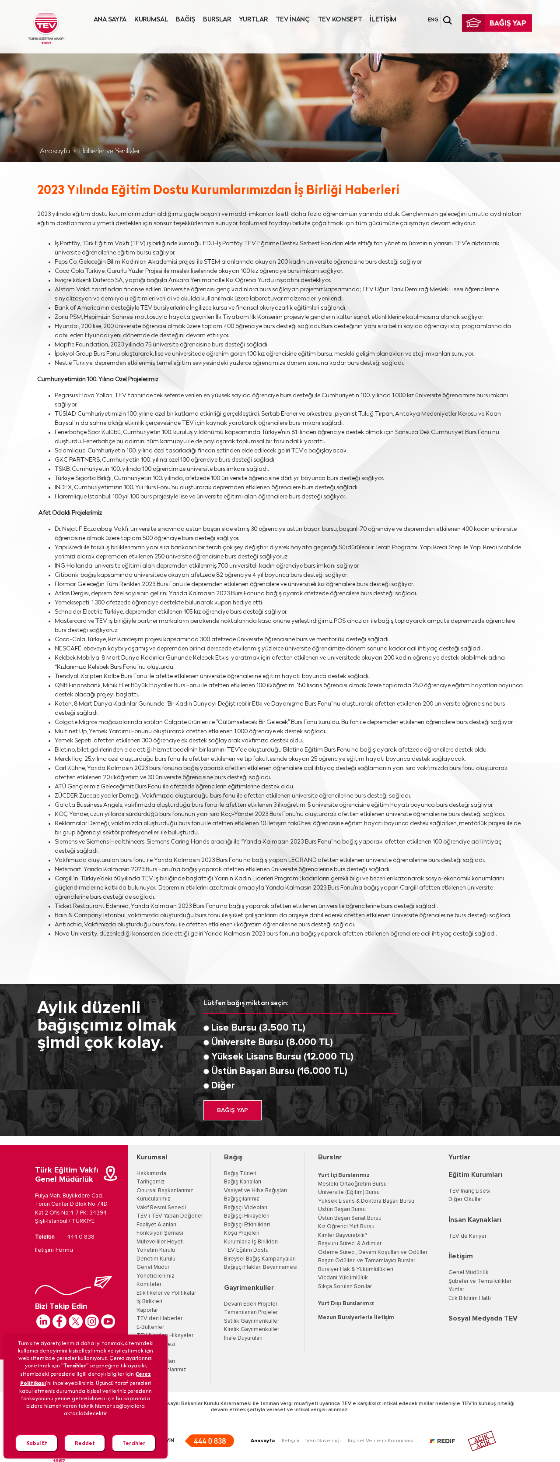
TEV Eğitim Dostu (246, 1250)
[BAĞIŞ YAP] (497, 23)
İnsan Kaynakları (474, 1219)
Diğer (223, 1086)
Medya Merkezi (155, 1344)
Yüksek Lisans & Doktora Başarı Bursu (366, 1201)
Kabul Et (36, 1443)
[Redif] (448, 1441)
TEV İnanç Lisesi (469, 1191)
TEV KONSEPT (340, 20)
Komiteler (148, 1284)
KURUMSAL (151, 20)
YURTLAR (253, 20)
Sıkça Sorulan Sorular (345, 1286)
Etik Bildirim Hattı (469, 1298)
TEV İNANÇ (293, 20)
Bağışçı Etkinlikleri (247, 1225)
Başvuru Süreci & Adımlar (350, 1244)
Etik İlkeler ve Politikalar (166, 1293)
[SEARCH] (447, 20)
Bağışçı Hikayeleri (247, 1216)
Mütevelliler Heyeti (160, 1242)
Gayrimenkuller (249, 1287)
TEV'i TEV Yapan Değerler (169, 1216)
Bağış (233, 1157)
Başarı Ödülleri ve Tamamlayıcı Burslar (366, 1261)
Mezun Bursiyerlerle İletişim (356, 1318)
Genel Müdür (152, 1267)
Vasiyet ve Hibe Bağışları (255, 1191)
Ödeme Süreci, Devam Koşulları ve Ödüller (372, 1252)
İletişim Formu (54, 1250)
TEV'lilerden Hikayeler (164, 1335)
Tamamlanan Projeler (251, 1312)
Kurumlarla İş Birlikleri (251, 1242)
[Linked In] (43, 1321)
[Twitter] (76, 1321)
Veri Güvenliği (323, 1441)
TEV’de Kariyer (467, 1236)
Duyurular (148, 1353)
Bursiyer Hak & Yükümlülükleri (355, 1269)
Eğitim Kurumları (475, 1174)
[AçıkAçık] (482, 1441)
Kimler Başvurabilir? (342, 1235)
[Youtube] (108, 1321)
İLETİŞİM (383, 20)
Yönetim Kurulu (155, 1250)
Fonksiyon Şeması (159, 1233)
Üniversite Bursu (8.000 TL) (272, 1042)
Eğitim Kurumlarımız (161, 1370)
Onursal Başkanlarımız (164, 1191)
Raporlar (147, 1310)
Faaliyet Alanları (156, 1225)
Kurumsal (151, 1157)
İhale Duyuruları (155, 1361)
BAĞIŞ (185, 20)
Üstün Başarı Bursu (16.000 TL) (279, 1071)
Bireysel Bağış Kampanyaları (260, 1259)
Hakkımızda (151, 1173)
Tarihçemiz (150, 1182)
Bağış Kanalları (242, 1182)
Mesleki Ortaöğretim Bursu (352, 1184)
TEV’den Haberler (159, 1318)
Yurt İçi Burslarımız (344, 1175)
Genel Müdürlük (468, 1272)
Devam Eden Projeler (250, 1304)
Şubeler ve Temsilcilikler (479, 1281)
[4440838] (209, 1440)
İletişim (460, 1256)
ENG (433, 20)
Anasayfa (55, 151)
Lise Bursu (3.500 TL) (258, 1028)
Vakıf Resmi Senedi (161, 1208)
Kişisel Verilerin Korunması (380, 1441)
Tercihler (133, 1443)
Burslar (330, 1157)
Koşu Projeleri (241, 1233)
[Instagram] (92, 1321)
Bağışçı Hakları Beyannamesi (261, 1267)
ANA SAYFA (110, 20)
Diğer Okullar (465, 1199)
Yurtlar (459, 1157)
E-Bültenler (150, 1327)
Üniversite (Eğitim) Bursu (349, 1192)
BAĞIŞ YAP (232, 1110)
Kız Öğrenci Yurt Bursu (346, 1226)
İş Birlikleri (149, 1301)
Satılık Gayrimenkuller (251, 1321)
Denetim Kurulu (155, 1259)
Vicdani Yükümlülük (343, 1278)
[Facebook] (59, 1321)
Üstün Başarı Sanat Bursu (350, 1218)
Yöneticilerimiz (155, 1276)
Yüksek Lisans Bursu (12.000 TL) (282, 1057)
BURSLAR (217, 20)
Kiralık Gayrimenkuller (251, 1329)
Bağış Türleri (240, 1173)
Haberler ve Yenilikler (109, 151)
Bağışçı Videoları (245, 1208)
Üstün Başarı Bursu (342, 1209)
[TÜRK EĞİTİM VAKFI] (46, 27)
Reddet (85, 1443)
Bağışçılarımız (241, 1199)
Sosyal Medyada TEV (483, 1318)
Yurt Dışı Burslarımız (346, 1304)
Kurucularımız (153, 1199)
